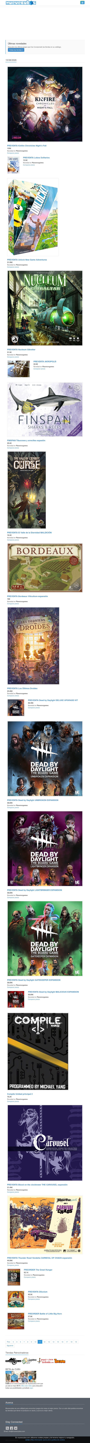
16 (62, 1342)
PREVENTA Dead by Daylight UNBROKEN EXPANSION (32, 800)
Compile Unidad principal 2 (20, 1094)
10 (35, 1342)
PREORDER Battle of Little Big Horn (45, 1313)
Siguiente (10, 1345)
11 (40, 1342)
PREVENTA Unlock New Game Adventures (27, 259)
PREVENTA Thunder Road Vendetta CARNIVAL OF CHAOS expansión (39, 1257)
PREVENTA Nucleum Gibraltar (21, 349)
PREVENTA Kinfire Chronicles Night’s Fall (26, 145)
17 (67, 1342)
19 (76, 1342)
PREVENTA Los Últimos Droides (22, 688)
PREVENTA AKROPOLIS (44, 361)
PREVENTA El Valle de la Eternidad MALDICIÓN (29, 532)
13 (49, 1342)
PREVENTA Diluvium (37, 1291)
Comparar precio (13, 153)
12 (44, 1342)
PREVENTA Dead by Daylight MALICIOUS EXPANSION (53, 991)
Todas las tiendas (15, 50)
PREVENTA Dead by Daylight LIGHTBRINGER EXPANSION (34, 890)
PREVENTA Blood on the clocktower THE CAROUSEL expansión (37, 1184)
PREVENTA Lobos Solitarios (36, 157)
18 (71, 1342)
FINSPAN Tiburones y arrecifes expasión (26, 440)
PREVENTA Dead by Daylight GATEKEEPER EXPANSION (33, 980)
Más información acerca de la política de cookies (48, 1440)
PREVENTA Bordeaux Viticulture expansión (27, 596)
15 (58, 1342)
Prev (8, 1342)
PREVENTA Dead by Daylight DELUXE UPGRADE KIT (53, 700)
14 (53, 1342)
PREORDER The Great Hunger (38, 1269)
